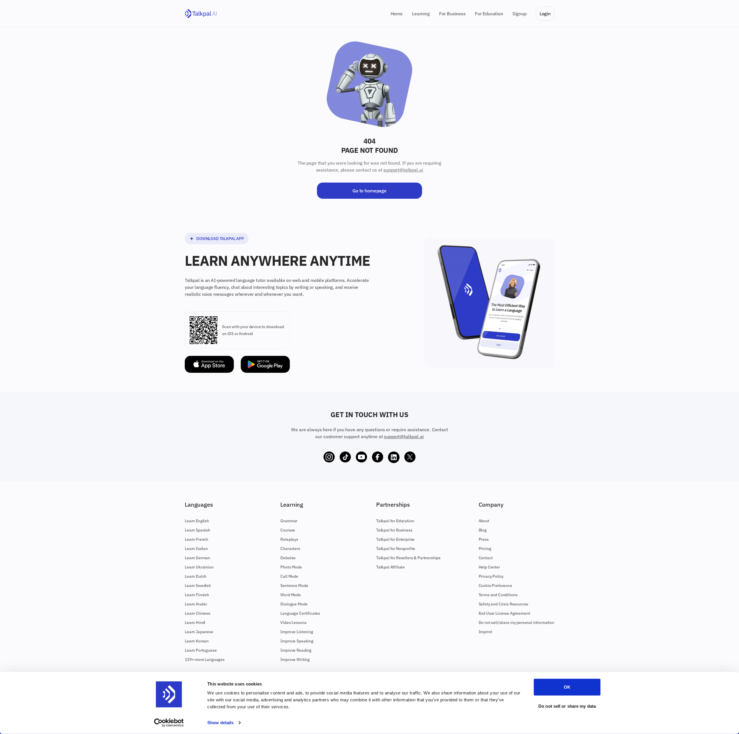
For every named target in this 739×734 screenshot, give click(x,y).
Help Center (489, 567)
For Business (452, 13)
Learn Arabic (196, 604)
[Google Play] (265, 364)
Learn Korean (197, 641)
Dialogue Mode (293, 604)
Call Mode (289, 576)
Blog (483, 530)
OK (567, 687)
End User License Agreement (504, 613)
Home (397, 13)
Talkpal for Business (394, 530)
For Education (489, 13)
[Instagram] (329, 457)
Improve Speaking (296, 641)
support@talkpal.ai (403, 170)
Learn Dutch (195, 576)
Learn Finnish (197, 594)
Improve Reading (295, 650)
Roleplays (289, 539)
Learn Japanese (199, 631)
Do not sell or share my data (567, 705)
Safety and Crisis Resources (504, 604)
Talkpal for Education (395, 520)
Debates (288, 557)
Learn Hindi (195, 622)
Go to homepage (369, 191)
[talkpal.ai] (201, 13)
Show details (220, 722)
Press (484, 539)
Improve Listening (296, 631)
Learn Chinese (197, 613)
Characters (290, 548)
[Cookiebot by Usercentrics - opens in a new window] (169, 722)
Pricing (485, 548)
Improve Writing (295, 659)
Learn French (196, 539)
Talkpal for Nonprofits (395, 548)
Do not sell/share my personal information (516, 622)
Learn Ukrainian (199, 567)
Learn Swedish (198, 585)
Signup (519, 13)
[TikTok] (345, 457)
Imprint (485, 631)
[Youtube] (361, 457)
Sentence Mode (294, 585)
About (484, 520)
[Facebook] (377, 457)
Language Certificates (300, 613)
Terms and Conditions (498, 594)
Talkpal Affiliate (390, 567)
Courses (287, 530)
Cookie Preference (495, 585)
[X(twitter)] (410, 457)
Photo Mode (291, 567)
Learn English (197, 520)
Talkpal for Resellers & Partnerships (408, 557)
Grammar (288, 520)
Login (545, 13)
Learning (421, 13)
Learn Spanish (197, 530)
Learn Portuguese (201, 650)
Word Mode (290, 594)
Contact (486, 557)
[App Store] (209, 364)
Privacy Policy (491, 576)
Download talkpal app (220, 238)
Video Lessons (293, 622)
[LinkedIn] (394, 457)
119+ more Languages (205, 659)
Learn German (197, 557)
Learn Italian (196, 548)
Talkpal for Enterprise (395, 539)
